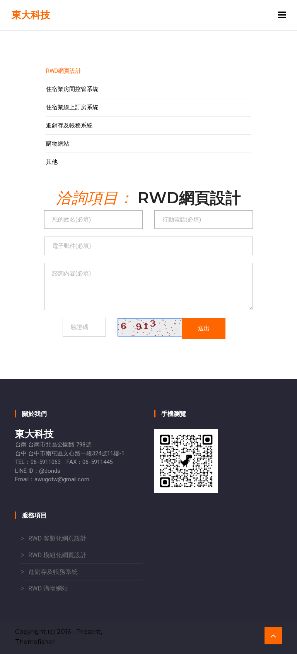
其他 (52, 161)
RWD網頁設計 (63, 70)
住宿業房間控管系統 (72, 89)
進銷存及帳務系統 (69, 125)
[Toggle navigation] (282, 15)
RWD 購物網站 (48, 588)
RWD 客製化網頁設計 (57, 538)
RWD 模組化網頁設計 (57, 555)
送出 (204, 328)
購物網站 (57, 143)
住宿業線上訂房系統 (72, 107)
